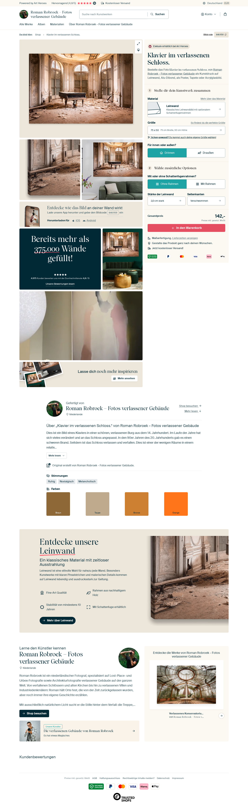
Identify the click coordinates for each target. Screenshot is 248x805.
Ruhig (51, 481)
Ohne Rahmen (169, 184)
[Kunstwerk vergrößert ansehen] (138, 44)
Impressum (178, 778)
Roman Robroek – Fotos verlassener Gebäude (51, 14)
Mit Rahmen (208, 184)
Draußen (208, 153)
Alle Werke (26, 24)
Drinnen (169, 153)
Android (91, 220)
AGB (94, 778)
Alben (41, 24)
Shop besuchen (189, 406)
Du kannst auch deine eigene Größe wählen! (183, 137)
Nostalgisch (67, 481)
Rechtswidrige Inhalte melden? (138, 778)
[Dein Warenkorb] (225, 14)
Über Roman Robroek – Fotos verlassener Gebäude (100, 24)
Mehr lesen (192, 411)
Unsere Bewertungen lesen (60, 283)
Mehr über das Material (213, 98)
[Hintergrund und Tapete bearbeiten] (138, 50)
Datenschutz (163, 778)
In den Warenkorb (189, 228)
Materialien (57, 24)
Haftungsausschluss (110, 778)
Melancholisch (87, 481)
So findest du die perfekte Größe (208, 122)
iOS (78, 220)
